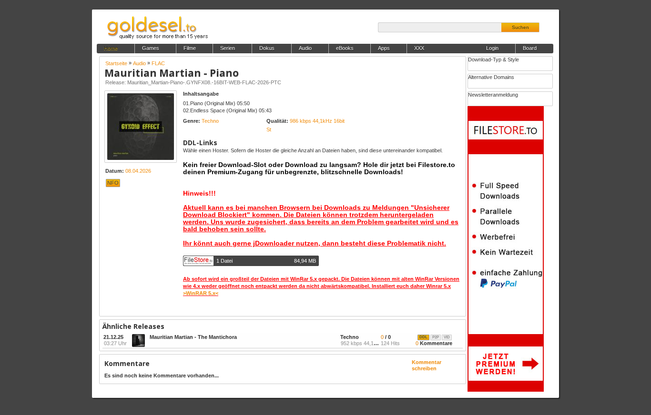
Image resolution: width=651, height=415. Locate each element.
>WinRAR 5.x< (200, 293)
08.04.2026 (138, 171)
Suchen (520, 27)
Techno (210, 121)
